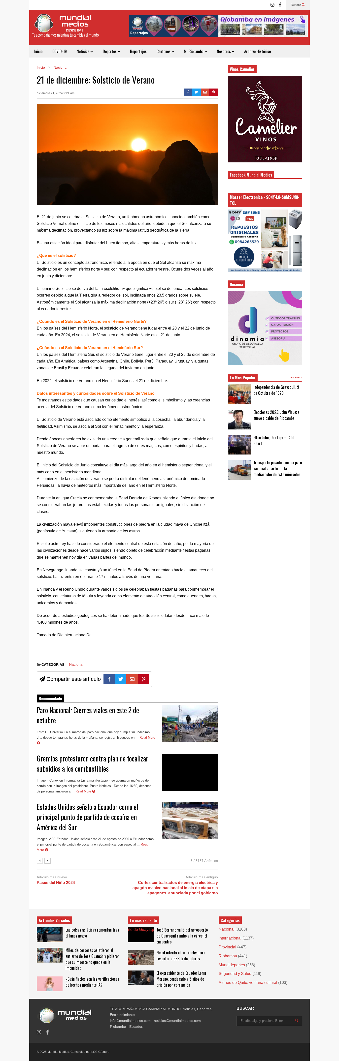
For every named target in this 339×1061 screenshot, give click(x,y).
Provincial (227, 947)
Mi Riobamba (194, 51)
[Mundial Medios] (65, 29)
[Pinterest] (213, 92)
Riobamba (228, 956)
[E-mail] (205, 92)
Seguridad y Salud (235, 973)
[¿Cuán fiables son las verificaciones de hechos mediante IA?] (50, 983)
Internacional (230, 938)
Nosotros (224, 51)
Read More (83, 791)
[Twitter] (196, 92)
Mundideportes (232, 965)
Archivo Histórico (257, 51)
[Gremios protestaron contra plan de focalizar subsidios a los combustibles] (190, 772)
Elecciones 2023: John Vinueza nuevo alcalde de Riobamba (276, 415)
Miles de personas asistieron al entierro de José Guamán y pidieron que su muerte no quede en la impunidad (92, 959)
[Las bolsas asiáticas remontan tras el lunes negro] (50, 934)
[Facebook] (280, 5)
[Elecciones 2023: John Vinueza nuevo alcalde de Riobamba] (239, 419)
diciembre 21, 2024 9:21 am (55, 93)
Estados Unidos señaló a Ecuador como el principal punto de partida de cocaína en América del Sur (87, 817)
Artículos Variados (54, 920)
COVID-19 (59, 51)
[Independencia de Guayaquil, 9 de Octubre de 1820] (239, 394)
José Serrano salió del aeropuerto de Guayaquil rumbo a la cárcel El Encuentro (182, 936)
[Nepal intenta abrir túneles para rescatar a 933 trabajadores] (141, 957)
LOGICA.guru (100, 1052)
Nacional (76, 664)
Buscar (296, 5)
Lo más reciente (143, 920)
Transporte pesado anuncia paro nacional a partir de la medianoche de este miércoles (277, 468)
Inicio (38, 51)
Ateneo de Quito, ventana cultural (248, 982)
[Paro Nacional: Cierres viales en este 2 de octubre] (190, 723)
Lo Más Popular (243, 378)
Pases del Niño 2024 (56, 882)
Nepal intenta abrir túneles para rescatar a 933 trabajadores (181, 956)
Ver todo (295, 377)
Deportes (110, 51)
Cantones (164, 51)
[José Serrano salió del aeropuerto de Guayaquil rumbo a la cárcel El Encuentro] (141, 934)
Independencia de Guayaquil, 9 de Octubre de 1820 (276, 390)
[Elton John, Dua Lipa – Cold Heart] (239, 445)
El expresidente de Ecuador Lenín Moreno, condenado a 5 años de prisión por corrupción (181, 979)
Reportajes (138, 51)
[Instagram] (272, 5)
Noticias (83, 51)
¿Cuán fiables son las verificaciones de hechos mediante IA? (92, 982)
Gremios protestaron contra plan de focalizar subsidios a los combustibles (92, 763)
